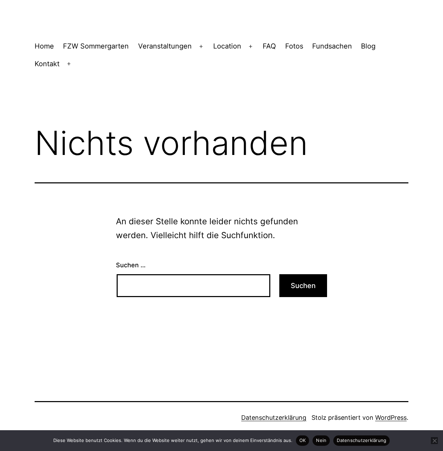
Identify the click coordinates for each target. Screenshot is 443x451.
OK (302, 440)
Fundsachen (332, 46)
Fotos (294, 46)
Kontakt (47, 64)
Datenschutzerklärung (273, 417)
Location (227, 46)
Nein (321, 440)
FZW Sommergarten (96, 46)
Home (44, 46)
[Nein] (434, 440)
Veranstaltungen (165, 46)
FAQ (269, 46)
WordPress (391, 417)
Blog (368, 46)
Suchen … (131, 265)
